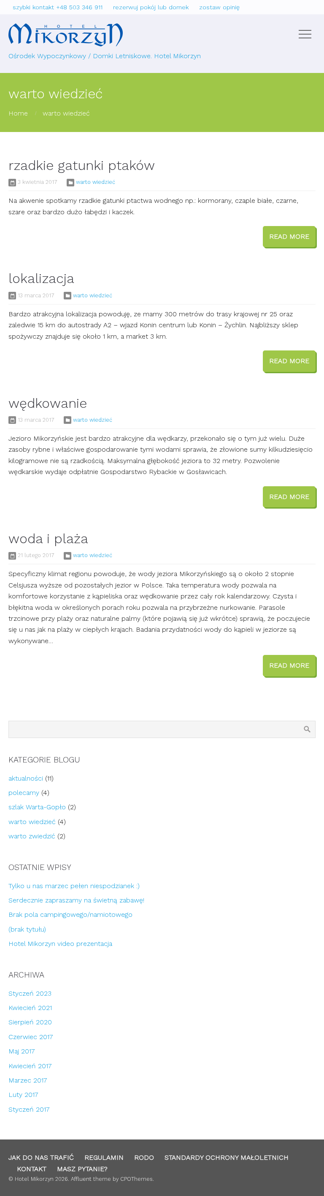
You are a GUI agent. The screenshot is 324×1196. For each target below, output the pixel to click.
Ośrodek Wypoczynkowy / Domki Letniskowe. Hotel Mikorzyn (104, 56)
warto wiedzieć (66, 113)
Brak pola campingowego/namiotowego (70, 914)
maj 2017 (21, 1051)
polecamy (23, 793)
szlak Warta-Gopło (37, 807)
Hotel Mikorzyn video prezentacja (60, 944)
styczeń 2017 (29, 1109)
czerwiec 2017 (30, 1037)
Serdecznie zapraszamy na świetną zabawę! (76, 900)
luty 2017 (23, 1095)
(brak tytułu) (27, 929)
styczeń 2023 (29, 993)
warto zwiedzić (31, 836)
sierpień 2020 (30, 1022)
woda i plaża (48, 539)
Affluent (81, 1179)
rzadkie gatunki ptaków (81, 165)
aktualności (25, 778)
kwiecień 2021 (30, 1008)
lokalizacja (41, 278)
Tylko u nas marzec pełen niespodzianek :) (74, 886)
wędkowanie (47, 403)
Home (18, 113)
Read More (289, 236)
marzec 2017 (27, 1080)
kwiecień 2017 (30, 1066)
